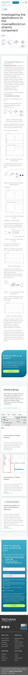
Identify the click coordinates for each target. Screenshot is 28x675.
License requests (18, 658)
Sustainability (4, 646)
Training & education (19, 646)
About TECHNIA (5, 638)
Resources (3, 660)
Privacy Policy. (17, 601)
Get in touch (18, 651)
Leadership (4, 642)
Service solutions (18, 644)
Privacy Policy (12, 673)
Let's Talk (11, 371)
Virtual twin (17, 648)
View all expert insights (11, 408)
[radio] (14, 588)
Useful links (4, 651)
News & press (4, 658)
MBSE (5, 9)
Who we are (4, 635)
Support (16, 660)
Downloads (4, 654)
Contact (16, 656)
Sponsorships (4, 644)
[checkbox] (14, 589)
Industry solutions (19, 642)
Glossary (3, 656)
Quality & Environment (15, 671)
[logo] (14, 620)
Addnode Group (5, 640)
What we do (18, 635)
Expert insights (6, 5)
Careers (16, 654)
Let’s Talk (15, 2)
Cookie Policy (4, 673)
